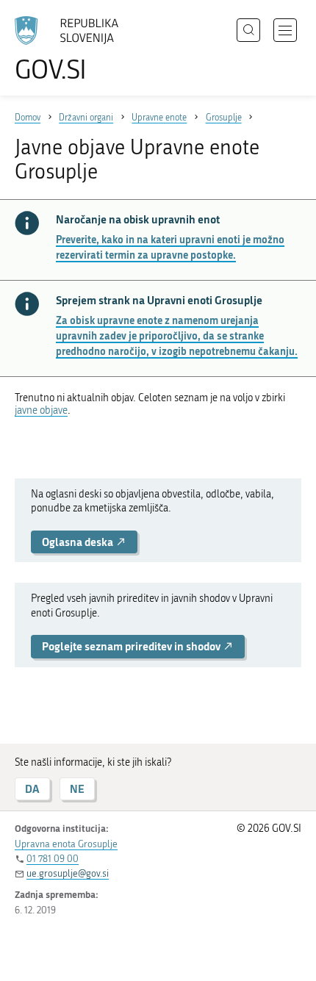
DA (32, 789)
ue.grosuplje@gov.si (67, 873)
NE (77, 789)
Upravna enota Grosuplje (66, 843)
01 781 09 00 (52, 858)
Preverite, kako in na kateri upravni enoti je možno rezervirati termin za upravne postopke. (170, 246)
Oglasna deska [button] (78, 542)
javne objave (41, 410)
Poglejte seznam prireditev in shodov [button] (132, 646)
